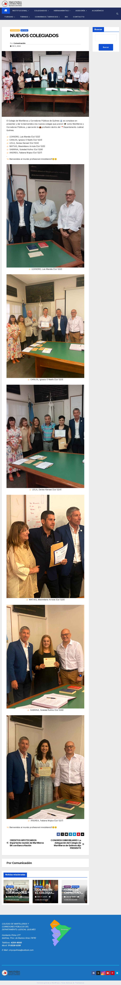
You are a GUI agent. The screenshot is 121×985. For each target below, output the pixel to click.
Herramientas (61, 11)
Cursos (67, 886)
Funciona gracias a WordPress (48, 983)
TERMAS (24, 17)
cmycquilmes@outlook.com (21, 950)
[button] (117, 14)
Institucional (20, 11)
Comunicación (19, 43)
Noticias (24, 30)
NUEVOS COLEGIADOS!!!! (16, 892)
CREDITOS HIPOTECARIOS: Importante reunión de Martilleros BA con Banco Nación (27, 843)
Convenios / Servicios (47, 17)
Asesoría (81, 11)
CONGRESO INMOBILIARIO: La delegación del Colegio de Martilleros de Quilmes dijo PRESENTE (66, 844)
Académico (98, 11)
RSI (66, 17)
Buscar (98, 29)
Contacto (78, 17)
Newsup (69, 983)
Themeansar (79, 983)
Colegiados (41, 11)
